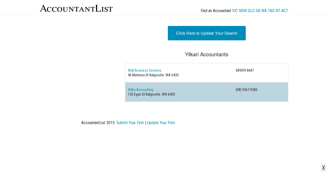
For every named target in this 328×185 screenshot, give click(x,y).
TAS (271, 10)
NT (277, 10)
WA (264, 10)
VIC (235, 10)
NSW (243, 10)
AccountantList (76, 7)
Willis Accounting (140, 90)
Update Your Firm (161, 122)
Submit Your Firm (130, 122)
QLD (251, 10)
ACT (284, 10)
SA (258, 10)
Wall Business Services (144, 70)
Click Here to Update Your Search (207, 33)
